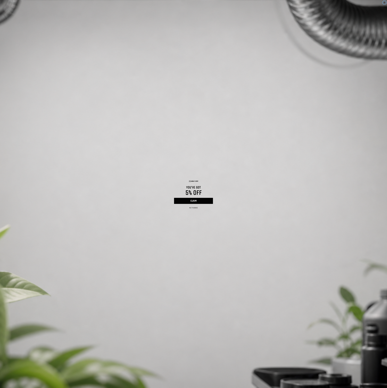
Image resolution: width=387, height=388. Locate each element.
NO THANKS (193, 207)
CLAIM (193, 201)
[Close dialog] (384, 2)
